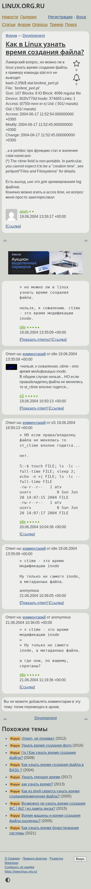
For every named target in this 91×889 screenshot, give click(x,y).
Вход (81, 17)
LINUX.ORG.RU (23, 6)
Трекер (56, 24)
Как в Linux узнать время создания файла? (45, 47)
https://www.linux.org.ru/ (21, 871)
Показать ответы (35, 340)
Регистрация (60, 17)
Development (34, 36)
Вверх (80, 859)
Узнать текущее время (40, 777)
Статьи (8, 24)
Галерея (28, 17)
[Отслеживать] (76, 78)
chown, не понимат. (38, 738)
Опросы (40, 24)
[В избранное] (76, 63)
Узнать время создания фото (46, 745)
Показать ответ (34, 408)
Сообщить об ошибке (19, 867)
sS (22, 396)
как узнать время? (37, 784)
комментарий (34, 354)
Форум (24, 24)
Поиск (71, 24)
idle (23, 327)
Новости (10, 17)
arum (24, 211)
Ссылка (13, 226)
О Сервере (12, 858)
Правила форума (35, 858)
